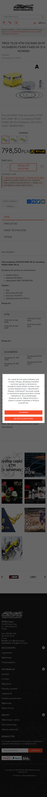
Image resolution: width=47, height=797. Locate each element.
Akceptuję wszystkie (23, 419)
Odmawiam (23, 412)
